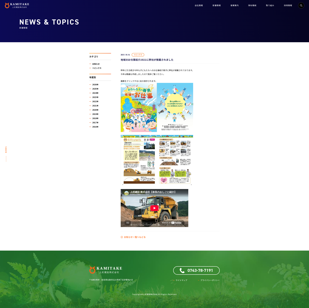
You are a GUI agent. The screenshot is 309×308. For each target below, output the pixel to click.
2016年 (95, 126)
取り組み (270, 5)
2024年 (95, 93)
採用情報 (288, 5)
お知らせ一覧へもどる (134, 237)
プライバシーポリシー (210, 280)
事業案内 (234, 5)
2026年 (95, 84)
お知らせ (96, 64)
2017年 (95, 122)
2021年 (95, 105)
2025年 (95, 88)
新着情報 (217, 5)
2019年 (95, 114)
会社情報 (199, 5)
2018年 (95, 118)
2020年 (95, 110)
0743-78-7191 (200, 270)
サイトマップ (181, 280)
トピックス (96, 68)
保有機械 (252, 5)
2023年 (95, 97)
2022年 (95, 101)
